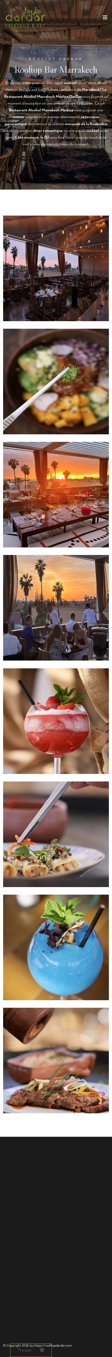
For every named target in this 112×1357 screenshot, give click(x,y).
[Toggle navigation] (105, 18)
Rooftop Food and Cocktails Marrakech (71, 1274)
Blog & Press (13, 1295)
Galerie (9, 1288)
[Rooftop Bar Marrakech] (56, 268)
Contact (9, 1302)
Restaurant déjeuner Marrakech (29, 1281)
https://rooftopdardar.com (53, 1345)
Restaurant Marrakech (21, 1274)
